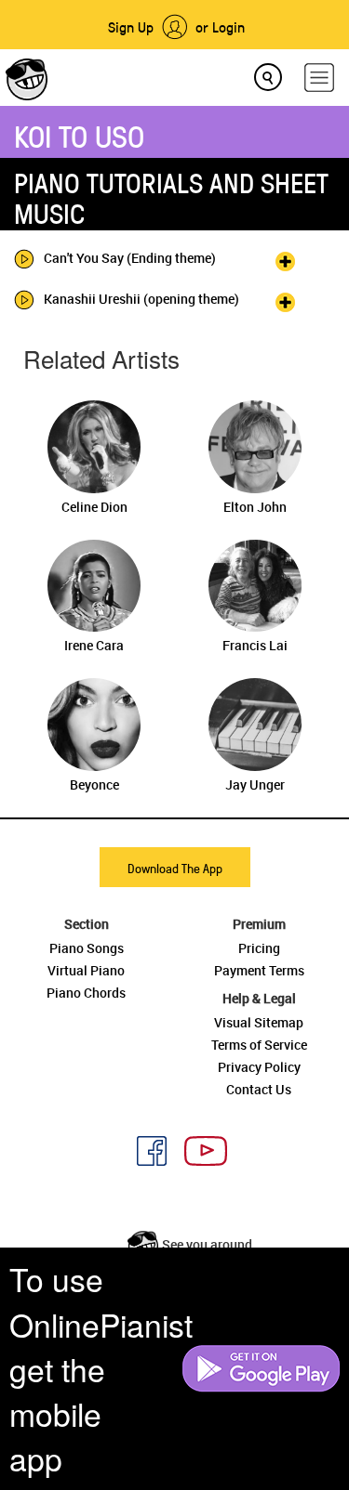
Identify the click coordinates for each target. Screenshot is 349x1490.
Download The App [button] (175, 868)
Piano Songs (86, 948)
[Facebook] (145, 1149)
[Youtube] (198, 1149)
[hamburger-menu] (319, 77)
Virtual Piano (86, 970)
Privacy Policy (259, 1067)
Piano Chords (86, 992)
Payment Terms (259, 970)
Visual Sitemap (258, 1022)
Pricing (259, 948)
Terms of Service (259, 1044)
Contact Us (258, 1089)
